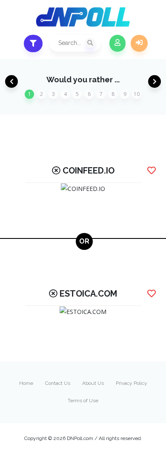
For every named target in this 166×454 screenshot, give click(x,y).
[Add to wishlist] (151, 170)
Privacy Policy (131, 383)
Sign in (139, 43)
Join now (117, 43)
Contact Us (57, 383)
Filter (33, 43)
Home (26, 383)
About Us (93, 383)
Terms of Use (83, 401)
